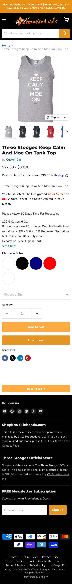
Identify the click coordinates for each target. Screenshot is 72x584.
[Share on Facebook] (5, 358)
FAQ (31, 561)
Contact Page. (10, 446)
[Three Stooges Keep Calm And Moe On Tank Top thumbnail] (8, 131)
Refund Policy (30, 557)
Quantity (7, 304)
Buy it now (36, 340)
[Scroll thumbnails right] (66, 131)
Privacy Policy (50, 557)
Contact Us (44, 561)
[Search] (64, 33)
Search (13, 557)
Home (6, 45)
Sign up (57, 510)
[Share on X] (13, 358)
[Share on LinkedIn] (20, 358)
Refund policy (37, 565)
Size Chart (9, 246)
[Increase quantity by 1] (37, 313)
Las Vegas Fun (58, 565)
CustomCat (13, 160)
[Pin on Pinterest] (28, 358)
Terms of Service (14, 561)
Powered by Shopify (36, 577)
